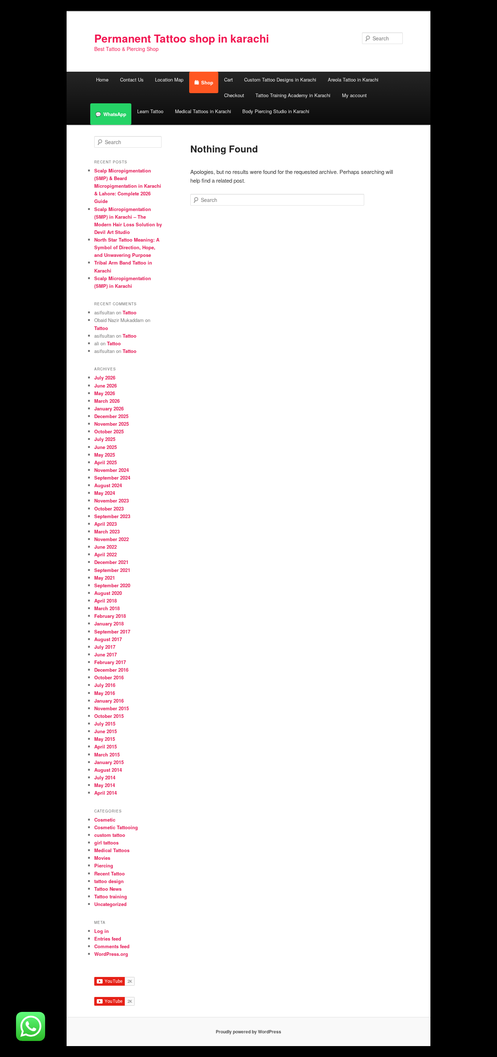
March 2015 (107, 754)
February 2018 (110, 615)
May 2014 (104, 785)
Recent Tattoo (109, 873)
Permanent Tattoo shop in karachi (181, 38)
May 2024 (104, 492)
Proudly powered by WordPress (248, 1031)
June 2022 (105, 546)
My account (354, 95)
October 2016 (109, 677)
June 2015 (105, 731)
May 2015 (104, 738)
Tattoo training (110, 896)
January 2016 (109, 700)
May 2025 (104, 454)
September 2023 (112, 516)
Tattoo (129, 312)
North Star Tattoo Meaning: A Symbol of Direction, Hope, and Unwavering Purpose (126, 247)
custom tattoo (109, 834)
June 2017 (105, 654)
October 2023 (109, 508)
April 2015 (105, 746)
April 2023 (105, 523)
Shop (207, 82)
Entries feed (107, 938)
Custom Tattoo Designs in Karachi (280, 79)
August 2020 (108, 592)
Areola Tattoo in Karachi (353, 79)
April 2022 (105, 554)
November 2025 (111, 423)
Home (102, 79)
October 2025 (109, 431)
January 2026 (109, 408)
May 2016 (104, 693)
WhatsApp (114, 114)
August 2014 (108, 769)
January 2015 (109, 762)
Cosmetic (104, 819)
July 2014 (104, 777)
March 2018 (107, 608)
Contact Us (132, 79)
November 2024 (111, 469)
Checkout (234, 95)
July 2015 (104, 723)
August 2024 (108, 485)
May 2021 (104, 577)
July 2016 (104, 685)
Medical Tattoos (112, 850)
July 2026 (104, 377)
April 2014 (105, 792)
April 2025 (105, 462)
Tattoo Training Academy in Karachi (292, 95)
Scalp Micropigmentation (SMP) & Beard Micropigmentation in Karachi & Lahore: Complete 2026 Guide (127, 186)
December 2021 (111, 562)
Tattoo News (108, 888)
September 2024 (112, 477)
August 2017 (108, 639)
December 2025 (111, 416)
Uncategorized (110, 904)
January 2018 (109, 623)
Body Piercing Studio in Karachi (275, 111)
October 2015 (109, 715)
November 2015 (111, 708)
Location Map (169, 79)
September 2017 (112, 631)
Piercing (103, 865)
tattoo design (109, 881)
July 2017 (104, 646)
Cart (228, 79)
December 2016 (111, 669)
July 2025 (104, 439)
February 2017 (110, 662)
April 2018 (105, 600)
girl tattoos (106, 842)
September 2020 (112, 585)
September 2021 (112, 570)
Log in (101, 930)
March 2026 (107, 400)
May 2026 (104, 393)
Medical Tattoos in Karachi (203, 111)
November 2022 (111, 539)
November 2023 (111, 500)
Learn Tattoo (150, 111)
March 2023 (107, 531)
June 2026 (105, 385)
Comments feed (112, 946)
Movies (102, 857)
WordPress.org (111, 953)
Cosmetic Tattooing (116, 827)
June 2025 (105, 447)
